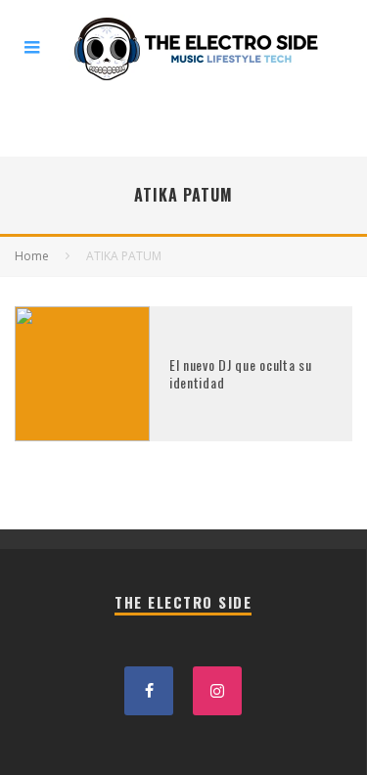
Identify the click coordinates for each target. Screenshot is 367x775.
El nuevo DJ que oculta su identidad (240, 373)
